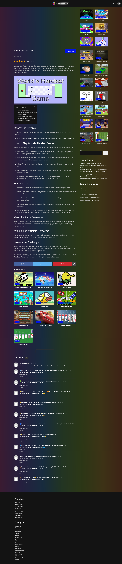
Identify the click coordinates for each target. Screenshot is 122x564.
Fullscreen (70, 51)
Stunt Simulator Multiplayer (101, 75)
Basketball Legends (86, 129)
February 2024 (18, 506)
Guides (17, 541)
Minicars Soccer (66, 306)
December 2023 (19, 510)
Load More (45, 351)
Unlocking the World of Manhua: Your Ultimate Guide (93, 178)
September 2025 (19, 504)
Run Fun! (86, 34)
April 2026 (17, 502)
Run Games (18, 548)
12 (75, 56)
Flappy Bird (44, 306)
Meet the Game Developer (25, 116)
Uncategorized (19, 558)
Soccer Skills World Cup (23, 287)
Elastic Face (86, 75)
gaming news (18, 537)
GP (15, 539)
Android (18, 237)
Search (81, 150)
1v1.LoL (85, 191)
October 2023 (18, 513)
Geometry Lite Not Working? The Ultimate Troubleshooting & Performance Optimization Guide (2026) (93, 165)
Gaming (17, 535)
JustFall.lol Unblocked (45, 287)
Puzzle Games (19, 544)
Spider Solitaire (66, 325)
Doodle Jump (66, 287)
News (16, 543)
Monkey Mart (23, 306)
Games (17, 284)
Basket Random (86, 61)
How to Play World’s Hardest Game (27, 112)
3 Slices (101, 102)
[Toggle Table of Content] (35, 107)
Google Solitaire (23, 344)
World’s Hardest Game (101, 48)
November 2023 (19, 512)
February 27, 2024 (18, 56)
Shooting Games (19, 550)
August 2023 (18, 517)
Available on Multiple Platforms (26, 118)
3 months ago (24, 396)
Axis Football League (86, 143)
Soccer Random (101, 116)
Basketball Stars (102, 129)
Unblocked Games (19, 556)
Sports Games (18, 554)
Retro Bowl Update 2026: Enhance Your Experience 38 (94, 169)
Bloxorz (101, 89)
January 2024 (18, 508)
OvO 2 (86, 102)
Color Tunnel (21, 257)
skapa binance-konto (85, 188)
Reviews (17, 546)
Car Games (18, 526)
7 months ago (33, 363)
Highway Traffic (86, 89)
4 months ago (24, 374)
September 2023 (19, 515)
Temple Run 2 (101, 34)
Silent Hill (17, 552)
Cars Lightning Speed (45, 325)
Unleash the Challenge (24, 120)
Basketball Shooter (86, 116)
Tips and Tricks (22, 114)
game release (18, 531)
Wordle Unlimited (92, 194)
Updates (17, 559)
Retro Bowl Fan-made (101, 143)
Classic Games (19, 528)
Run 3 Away (101, 20)
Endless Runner (85, 17)
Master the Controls (23, 110)
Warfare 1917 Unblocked (101, 61)
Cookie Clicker (23, 325)
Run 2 (86, 20)
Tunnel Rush (86, 48)
